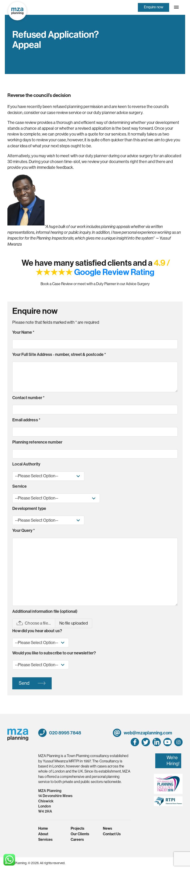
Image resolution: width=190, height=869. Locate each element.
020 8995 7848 (64, 733)
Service (19, 486)
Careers (77, 839)
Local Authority (26, 464)
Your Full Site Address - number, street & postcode (59, 354)
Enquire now (153, 7)
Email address (26, 419)
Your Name (23, 332)
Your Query (23, 530)
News (107, 828)
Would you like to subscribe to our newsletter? (54, 653)
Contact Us (112, 834)
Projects (77, 828)
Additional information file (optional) (44, 611)
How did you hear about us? (37, 630)
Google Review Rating (114, 272)
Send (24, 683)
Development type (29, 508)
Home (43, 828)
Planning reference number (37, 442)
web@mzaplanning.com (147, 733)
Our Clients (80, 834)
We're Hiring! (173, 760)
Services (45, 839)
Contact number (28, 397)
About (43, 834)
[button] (176, 7)
